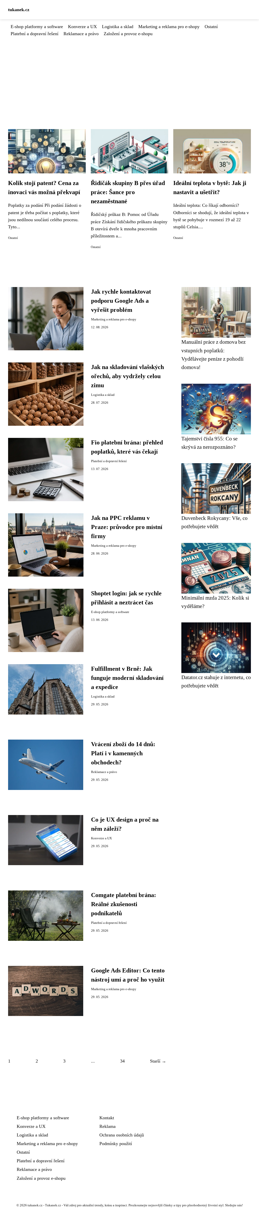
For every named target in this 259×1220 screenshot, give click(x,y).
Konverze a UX (82, 26)
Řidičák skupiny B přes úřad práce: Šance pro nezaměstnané (128, 192)
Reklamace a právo (81, 33)
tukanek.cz (18, 9)
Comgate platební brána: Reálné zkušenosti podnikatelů (123, 904)
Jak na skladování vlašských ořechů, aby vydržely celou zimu (127, 376)
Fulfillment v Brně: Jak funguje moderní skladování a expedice (127, 677)
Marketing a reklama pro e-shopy (169, 26)
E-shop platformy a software (37, 26)
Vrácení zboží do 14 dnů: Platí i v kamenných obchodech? (123, 753)
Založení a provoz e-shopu (128, 33)
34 (122, 1061)
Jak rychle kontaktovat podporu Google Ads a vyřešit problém (121, 300)
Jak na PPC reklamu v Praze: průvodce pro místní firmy (126, 527)
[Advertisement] (129, 75)
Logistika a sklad (117, 26)
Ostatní (211, 26)
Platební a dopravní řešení (34, 33)
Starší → (158, 1061)
